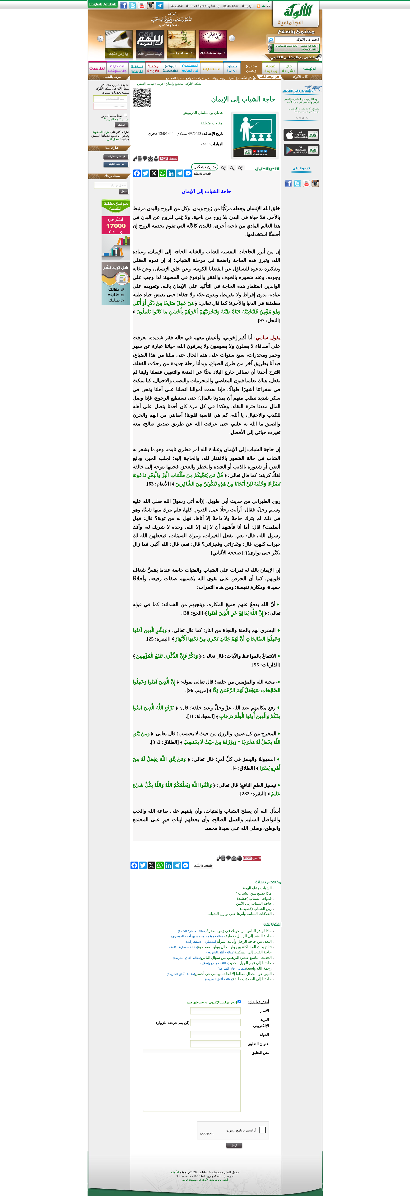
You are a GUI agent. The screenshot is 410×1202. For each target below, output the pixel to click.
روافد (214, 78)
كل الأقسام (245, 78)
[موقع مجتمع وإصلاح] (251, 68)
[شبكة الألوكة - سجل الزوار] (230, 7)
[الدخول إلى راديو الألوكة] (289, 48)
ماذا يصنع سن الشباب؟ (254, 893)
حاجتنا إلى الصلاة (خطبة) (252, 979)
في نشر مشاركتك (116, 156)
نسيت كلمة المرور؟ (116, 119)
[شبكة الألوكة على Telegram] (159, 5)
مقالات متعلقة (211, 123)
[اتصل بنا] (176, 7)
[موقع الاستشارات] (211, 68)
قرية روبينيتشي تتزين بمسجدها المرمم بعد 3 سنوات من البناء (303, 107)
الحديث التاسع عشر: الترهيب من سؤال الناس (236, 958)
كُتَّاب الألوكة (300, 77)
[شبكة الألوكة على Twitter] (132, 5)
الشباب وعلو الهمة (257, 888)
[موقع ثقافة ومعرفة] (271, 68)
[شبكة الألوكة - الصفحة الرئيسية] (247, 7)
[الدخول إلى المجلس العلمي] (292, 57)
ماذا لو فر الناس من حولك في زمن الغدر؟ (239, 931)
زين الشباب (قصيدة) (256, 909)
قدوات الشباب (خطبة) (254, 898)
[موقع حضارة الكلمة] (232, 68)
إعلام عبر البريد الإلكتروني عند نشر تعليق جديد (212, 1002)
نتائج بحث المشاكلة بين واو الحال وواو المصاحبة (235, 947)
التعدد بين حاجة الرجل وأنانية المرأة (244, 941)
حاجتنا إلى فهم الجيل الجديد (250, 963)
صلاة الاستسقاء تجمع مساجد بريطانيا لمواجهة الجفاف (304, 116)
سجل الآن (113, 139)
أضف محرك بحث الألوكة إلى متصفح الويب (205, 1179)
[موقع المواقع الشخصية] (170, 68)
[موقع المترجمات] (98, 68)
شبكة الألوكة (193, 83)
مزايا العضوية (101, 132)
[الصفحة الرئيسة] (268, 7)
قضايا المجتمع (174, 78)
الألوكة (175, 1172)
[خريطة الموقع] (263, 7)
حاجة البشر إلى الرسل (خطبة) (248, 936)
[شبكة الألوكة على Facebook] (123, 5)
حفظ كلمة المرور (112, 116)
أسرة (231, 78)
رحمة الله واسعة (259, 968)
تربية (223, 78)
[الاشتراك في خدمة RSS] (258, 7)
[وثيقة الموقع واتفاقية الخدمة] (202, 7)
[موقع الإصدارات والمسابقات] (118, 68)
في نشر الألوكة (116, 164)
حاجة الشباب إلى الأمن (254, 903)
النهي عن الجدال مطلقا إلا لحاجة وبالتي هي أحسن (233, 974)
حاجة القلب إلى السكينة (253, 952)
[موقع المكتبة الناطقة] (137, 68)
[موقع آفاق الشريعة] (289, 68)
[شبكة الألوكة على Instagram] (150, 5)
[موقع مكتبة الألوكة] (153, 68)
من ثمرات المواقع (197, 78)
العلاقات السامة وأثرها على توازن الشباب (239, 914)
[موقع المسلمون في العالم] (190, 68)
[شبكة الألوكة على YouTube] (141, 5)
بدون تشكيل (204, 166)
